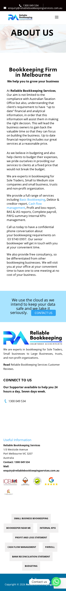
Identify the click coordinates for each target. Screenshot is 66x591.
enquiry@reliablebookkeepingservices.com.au (31, 470)
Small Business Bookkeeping (31, 518)
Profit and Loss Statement (31, 537)
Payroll (50, 547)
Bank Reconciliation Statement (31, 556)
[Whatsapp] (56, 582)
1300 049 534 (31, 5)
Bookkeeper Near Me (18, 527)
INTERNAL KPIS (48, 527)
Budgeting (31, 565)
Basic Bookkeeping (32, 199)
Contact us (43, 313)
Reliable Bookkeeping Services (21, 445)
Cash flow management (24, 206)
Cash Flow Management (22, 547)
